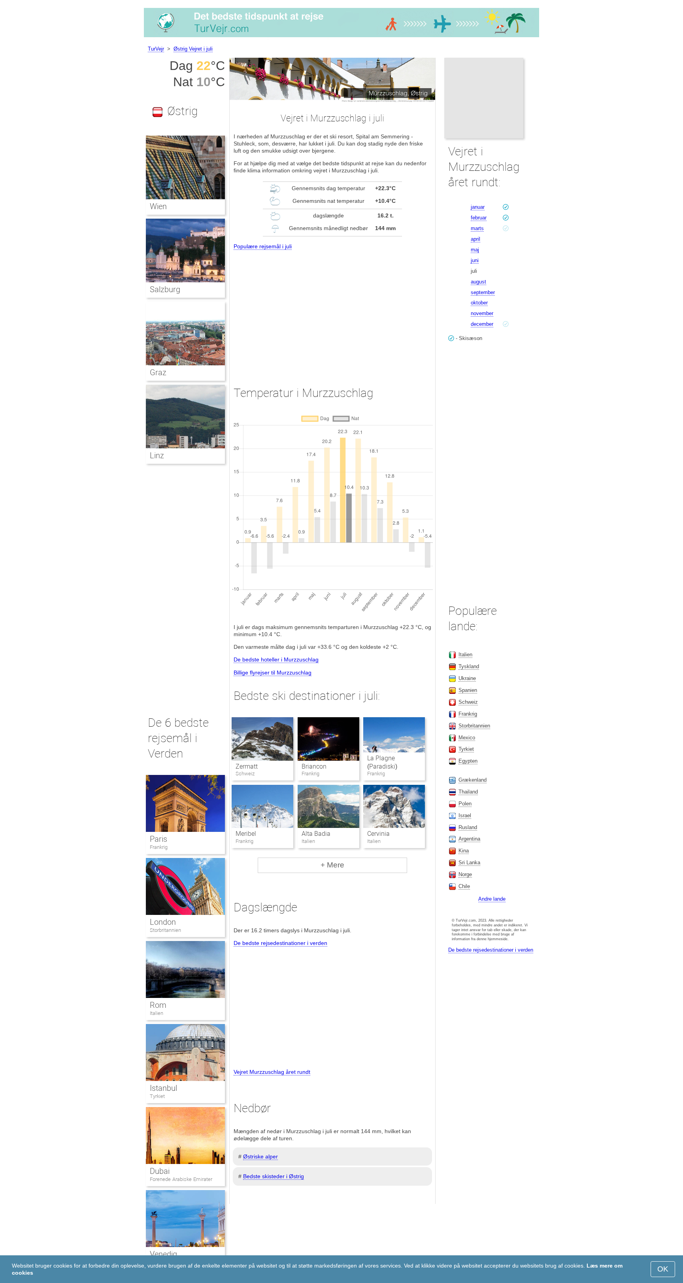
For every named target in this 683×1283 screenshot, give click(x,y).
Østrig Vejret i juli (193, 49)
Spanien (467, 690)
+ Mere (332, 865)
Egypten (467, 761)
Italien (156, 1013)
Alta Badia (316, 833)
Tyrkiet (157, 1096)
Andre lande (492, 899)
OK (662, 1269)
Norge (465, 874)
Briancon (314, 766)
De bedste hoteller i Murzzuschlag (276, 659)
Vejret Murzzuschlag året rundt (272, 1072)
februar (479, 218)
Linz (157, 455)
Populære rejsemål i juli (263, 246)
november (482, 313)
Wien (158, 206)
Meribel (246, 833)
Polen (465, 804)
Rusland (467, 827)
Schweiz (468, 702)
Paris (158, 839)
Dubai (160, 1171)
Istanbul (163, 1088)
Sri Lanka (469, 862)
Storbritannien (165, 930)
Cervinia (378, 833)
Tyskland (468, 666)
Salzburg (165, 289)
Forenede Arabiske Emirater (181, 1179)
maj (475, 250)
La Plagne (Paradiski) (382, 762)
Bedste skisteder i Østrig (273, 1176)
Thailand (468, 792)
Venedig (163, 1254)
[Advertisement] (332, 310)
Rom (158, 1005)
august (478, 282)
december (482, 324)
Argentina (469, 839)
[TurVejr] (341, 37)
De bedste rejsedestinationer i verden (280, 943)
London (163, 922)
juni (475, 260)
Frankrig (159, 847)
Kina (463, 851)
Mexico (466, 738)
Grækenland (472, 780)
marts (477, 228)
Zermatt (247, 766)
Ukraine (467, 678)
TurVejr (156, 49)
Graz (158, 372)
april (475, 239)
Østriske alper (260, 1156)
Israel (464, 815)
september (483, 292)
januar (478, 207)
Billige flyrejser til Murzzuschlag (272, 672)
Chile (464, 886)
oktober (479, 303)
